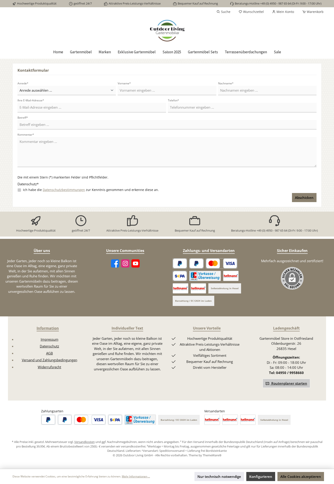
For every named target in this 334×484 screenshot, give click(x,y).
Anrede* (22, 83)
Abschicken (304, 197)
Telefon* (173, 100)
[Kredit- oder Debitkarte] (221, 263)
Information (48, 328)
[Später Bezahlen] (196, 263)
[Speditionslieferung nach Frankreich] (198, 288)
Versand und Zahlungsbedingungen (49, 360)
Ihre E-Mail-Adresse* (30, 100)
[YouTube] (135, 263)
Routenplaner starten (288, 383)
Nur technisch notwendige (219, 476)
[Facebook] (115, 263)
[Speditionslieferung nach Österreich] (180, 288)
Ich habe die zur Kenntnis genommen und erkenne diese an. (91, 190)
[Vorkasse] (205, 276)
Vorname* (124, 83)
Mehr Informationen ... (136, 476)
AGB (49, 353)
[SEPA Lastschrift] (180, 276)
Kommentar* (25, 135)
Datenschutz (49, 346)
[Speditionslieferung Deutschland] (231, 276)
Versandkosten (84, 442)
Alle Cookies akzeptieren (300, 476)
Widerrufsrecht (49, 367)
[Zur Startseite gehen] (167, 31)
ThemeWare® (212, 455)
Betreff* (22, 118)
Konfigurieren (260, 476)
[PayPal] (180, 263)
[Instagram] (125, 263)
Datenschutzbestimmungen (64, 190)
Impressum (49, 339)
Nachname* (226, 83)
